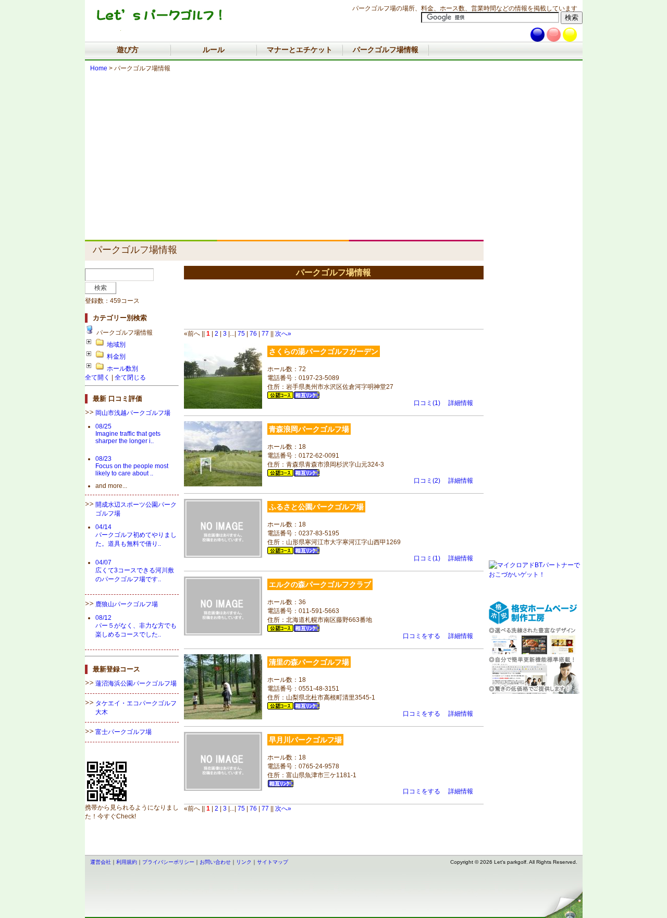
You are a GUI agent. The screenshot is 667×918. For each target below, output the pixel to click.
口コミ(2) (427, 480)
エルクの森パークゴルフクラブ (320, 584)
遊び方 (128, 49)
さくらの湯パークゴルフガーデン (323, 351)
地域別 (116, 344)
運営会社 (100, 862)
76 (253, 333)
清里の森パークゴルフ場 (309, 662)
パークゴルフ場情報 (385, 49)
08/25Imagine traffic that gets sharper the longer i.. (127, 434)
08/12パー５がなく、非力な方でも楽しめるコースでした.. (136, 626)
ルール (214, 49)
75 (241, 333)
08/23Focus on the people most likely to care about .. (131, 466)
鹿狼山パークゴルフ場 (126, 604)
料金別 (116, 356)
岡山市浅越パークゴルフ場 (132, 413)
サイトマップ (272, 862)
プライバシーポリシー (168, 862)
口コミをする (421, 636)
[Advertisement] (334, 151)
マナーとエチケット (299, 49)
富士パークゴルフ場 (123, 732)
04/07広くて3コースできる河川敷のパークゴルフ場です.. (134, 571)
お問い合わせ (215, 862)
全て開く (97, 377)
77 (265, 333)
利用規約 (126, 862)
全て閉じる (130, 377)
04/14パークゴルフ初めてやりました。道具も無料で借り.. (136, 535)
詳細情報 (460, 403)
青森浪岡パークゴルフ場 (309, 429)
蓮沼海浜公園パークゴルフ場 (136, 683)
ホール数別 (122, 368)
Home (98, 68)
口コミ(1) (427, 403)
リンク (244, 862)
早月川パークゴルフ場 (305, 740)
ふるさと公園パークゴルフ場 (316, 507)
